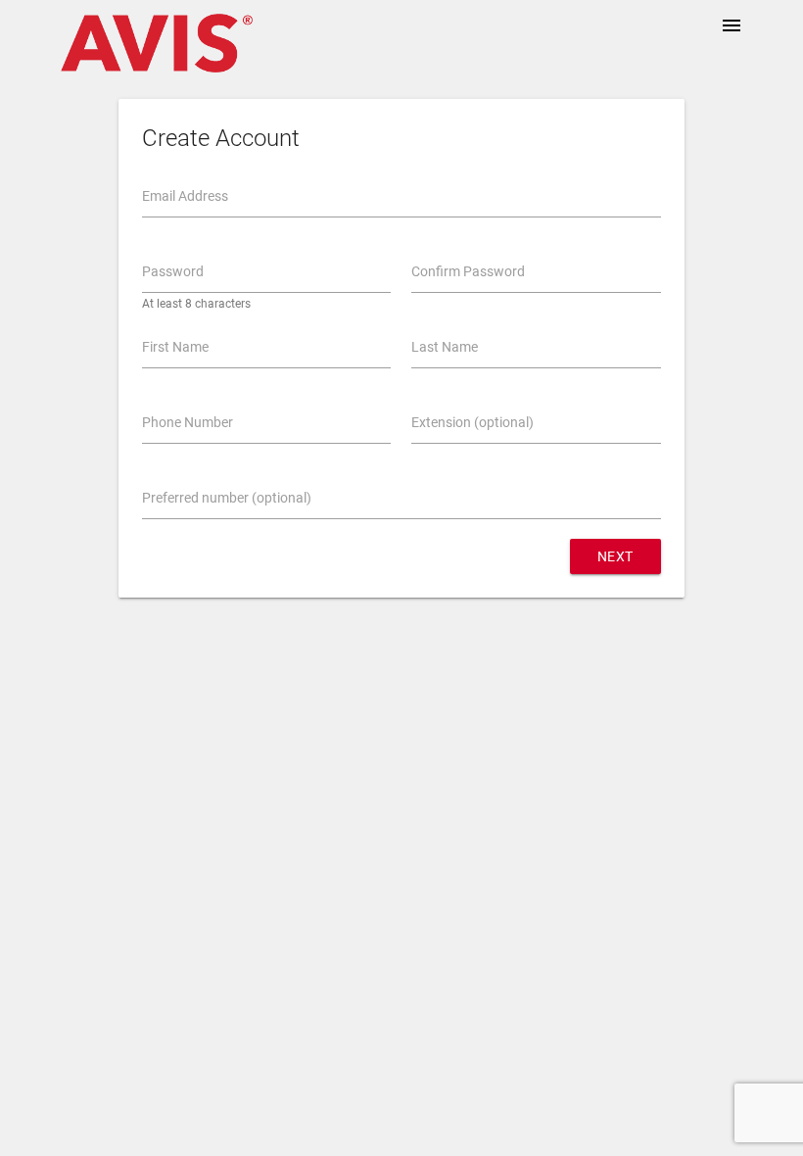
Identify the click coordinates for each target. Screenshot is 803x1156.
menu (731, 25)
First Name (175, 347)
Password (173, 271)
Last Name (444, 347)
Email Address (185, 196)
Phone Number (187, 422)
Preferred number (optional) (226, 498)
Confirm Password (468, 271)
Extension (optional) (472, 422)
